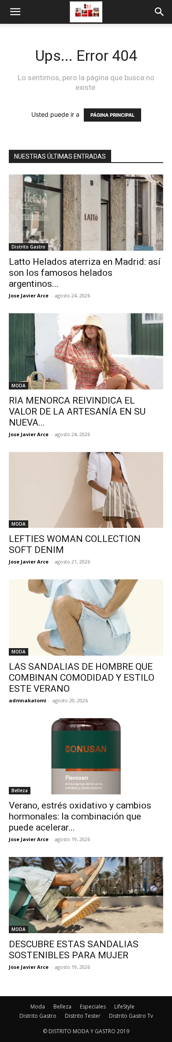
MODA (18, 385)
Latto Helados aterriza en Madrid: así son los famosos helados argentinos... (85, 272)
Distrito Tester (83, 1016)
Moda (37, 1006)
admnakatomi (27, 700)
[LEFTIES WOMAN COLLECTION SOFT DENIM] (86, 490)
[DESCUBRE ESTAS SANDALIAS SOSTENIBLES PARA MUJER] (86, 895)
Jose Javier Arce (29, 295)
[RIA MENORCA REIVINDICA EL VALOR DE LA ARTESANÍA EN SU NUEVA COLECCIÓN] (86, 351)
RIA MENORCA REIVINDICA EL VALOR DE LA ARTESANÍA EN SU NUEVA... (77, 411)
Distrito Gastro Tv (131, 1016)
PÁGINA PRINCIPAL (112, 115)
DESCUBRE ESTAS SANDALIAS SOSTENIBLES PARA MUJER (73, 949)
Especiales (93, 1006)
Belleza (19, 790)
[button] (15, 12)
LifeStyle (124, 1006)
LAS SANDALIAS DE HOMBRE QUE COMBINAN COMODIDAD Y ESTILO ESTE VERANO (81, 677)
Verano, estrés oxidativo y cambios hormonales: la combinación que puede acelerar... (80, 816)
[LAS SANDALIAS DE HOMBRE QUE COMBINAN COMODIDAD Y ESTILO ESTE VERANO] (86, 617)
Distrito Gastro (28, 247)
